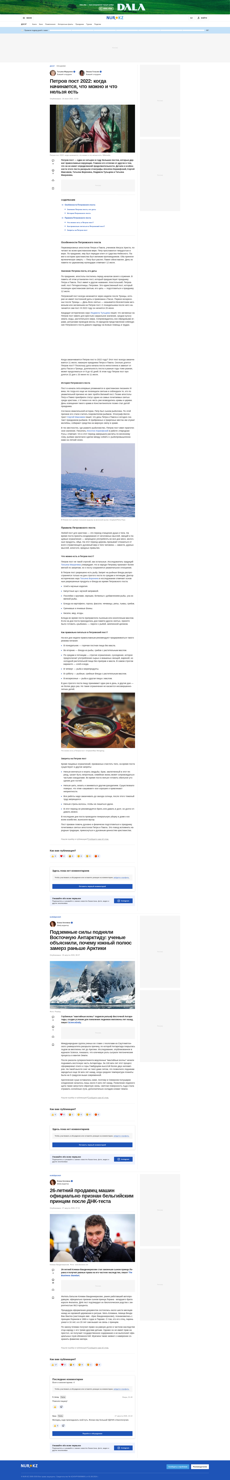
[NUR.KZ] (115, 18)
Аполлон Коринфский (98, 431)
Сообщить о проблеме (177, 1467)
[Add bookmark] (53, 188)
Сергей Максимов (75, 417)
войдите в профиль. (121, 877)
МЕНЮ (29, 18)
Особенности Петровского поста (80, 205)
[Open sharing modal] (53, 180)
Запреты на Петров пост (77, 230)
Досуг (24, 24)
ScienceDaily (74, 1022)
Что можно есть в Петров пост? (80, 222)
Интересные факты (65, 24)
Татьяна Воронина (89, 578)
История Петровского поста (79, 213)
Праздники (79, 24)
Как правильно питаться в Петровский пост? (86, 226)
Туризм (89, 24)
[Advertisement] (115, 48)
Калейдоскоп (55, 917)
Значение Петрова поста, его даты (81, 209)
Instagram (125, 901)
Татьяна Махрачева (71, 565)
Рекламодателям (200, 1467)
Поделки (97, 24)
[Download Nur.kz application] (115, 7)
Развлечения (50, 24)
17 (56, 1365)
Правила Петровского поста (78, 218)
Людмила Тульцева (100, 313)
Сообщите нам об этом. (98, 839)
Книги (34, 24)
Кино (41, 24)
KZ (191, 18)
